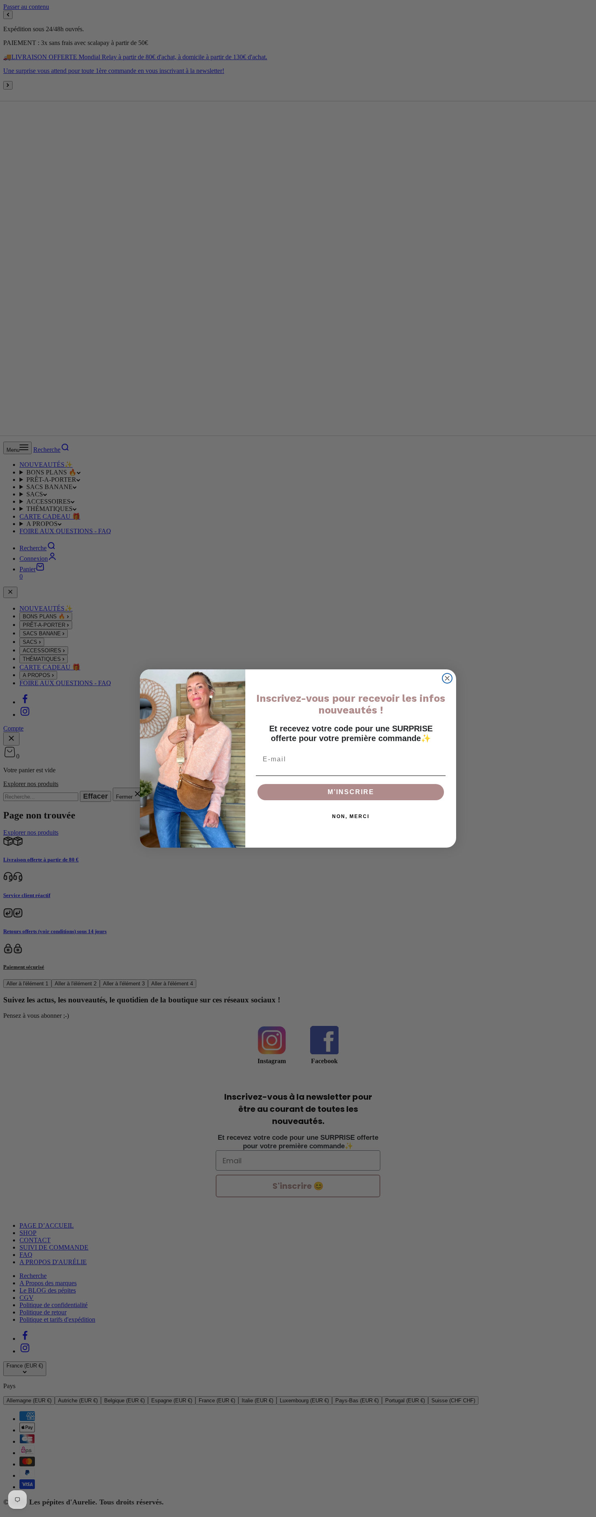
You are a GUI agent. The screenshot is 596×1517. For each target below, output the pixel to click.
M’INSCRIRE (351, 791)
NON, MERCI (350, 816)
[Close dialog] (447, 678)
